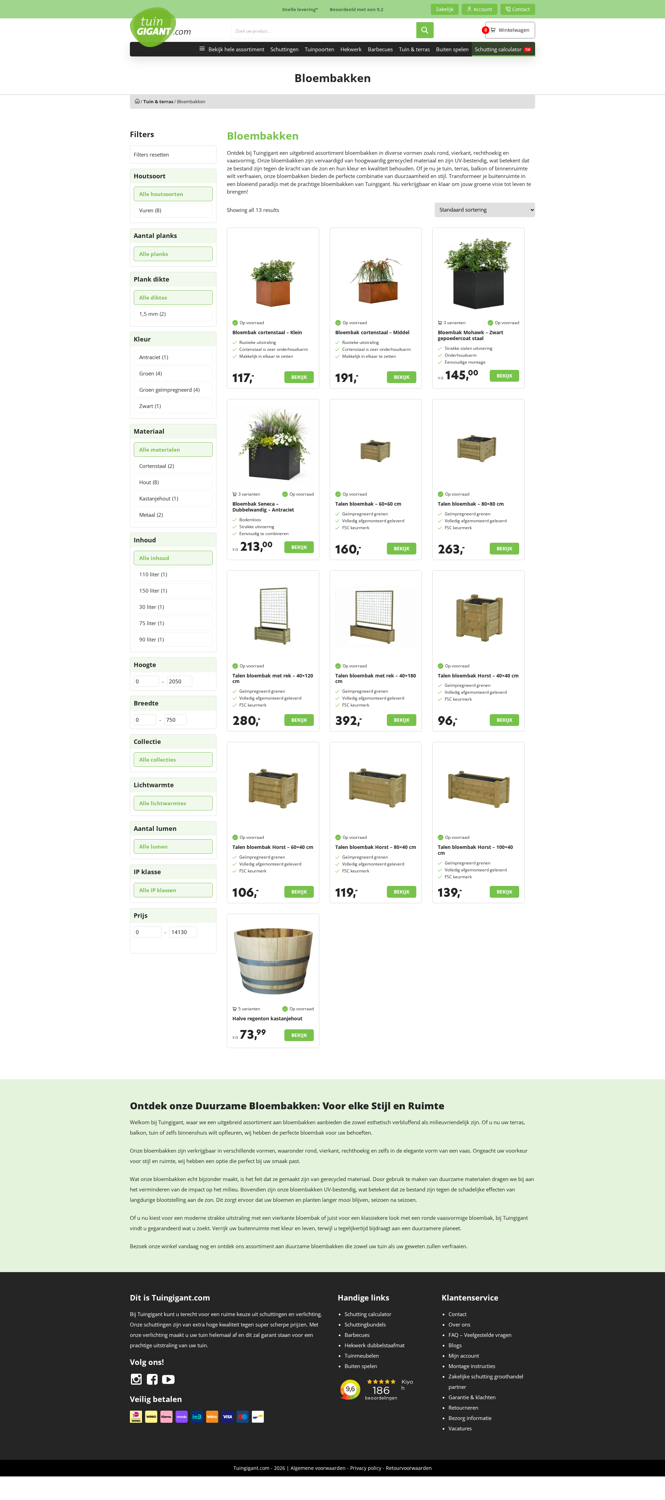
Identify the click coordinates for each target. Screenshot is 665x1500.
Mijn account (464, 1355)
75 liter (151, 623)
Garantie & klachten (472, 1397)
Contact (458, 1314)
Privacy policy (365, 1468)
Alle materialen (159, 449)
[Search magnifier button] (425, 30)
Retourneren (463, 1407)
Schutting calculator (498, 49)
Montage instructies (472, 1366)
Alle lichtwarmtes (162, 803)
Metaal (151, 514)
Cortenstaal (156, 465)
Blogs (455, 1345)
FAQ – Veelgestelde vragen (480, 1334)
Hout (149, 482)
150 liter (153, 590)
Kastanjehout (158, 498)
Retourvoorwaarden (409, 1468)
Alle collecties (157, 759)
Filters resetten (151, 154)
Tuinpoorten (319, 49)
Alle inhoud (154, 557)
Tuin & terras (414, 49)
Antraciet (153, 357)
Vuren (150, 210)
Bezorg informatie (470, 1417)
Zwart (150, 405)
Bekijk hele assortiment (236, 49)
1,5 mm (152, 313)
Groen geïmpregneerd (169, 389)
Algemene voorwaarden (318, 1468)
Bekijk (299, 377)
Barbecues (380, 49)
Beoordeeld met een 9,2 (356, 9)
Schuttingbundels (365, 1324)
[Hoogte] (146, 681)
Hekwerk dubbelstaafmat (375, 1345)
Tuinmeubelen (362, 1355)
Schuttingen (285, 49)
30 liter (151, 606)
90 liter (151, 639)
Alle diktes (153, 297)
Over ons (459, 1324)
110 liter (153, 574)
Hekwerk (351, 49)
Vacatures (460, 1428)
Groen (150, 373)
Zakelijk (444, 9)
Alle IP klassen (157, 890)
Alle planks (153, 253)
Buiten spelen (452, 49)
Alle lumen (153, 846)
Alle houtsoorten (161, 193)
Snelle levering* (300, 9)
